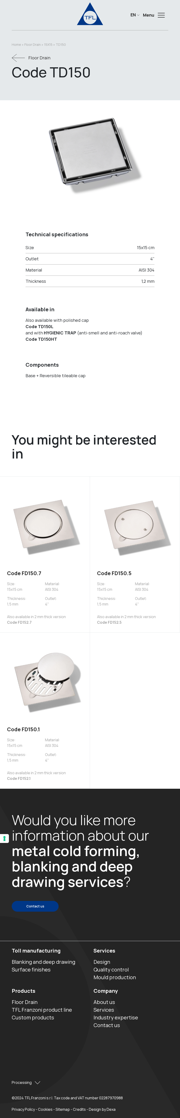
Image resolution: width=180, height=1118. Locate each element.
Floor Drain (32, 44)
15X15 (48, 44)
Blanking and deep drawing (43, 961)
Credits (79, 1109)
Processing (22, 1082)
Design (102, 961)
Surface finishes (31, 969)
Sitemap (63, 1109)
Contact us (35, 906)
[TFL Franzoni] (90, 13)
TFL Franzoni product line (42, 1009)
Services (104, 950)
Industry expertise (116, 1017)
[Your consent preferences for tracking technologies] (4, 838)
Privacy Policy (23, 1109)
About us (104, 1002)
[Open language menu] (135, 15)
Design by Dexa (102, 1109)
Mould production (115, 977)
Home (16, 44)
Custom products (33, 1017)
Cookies (45, 1109)
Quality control (111, 969)
